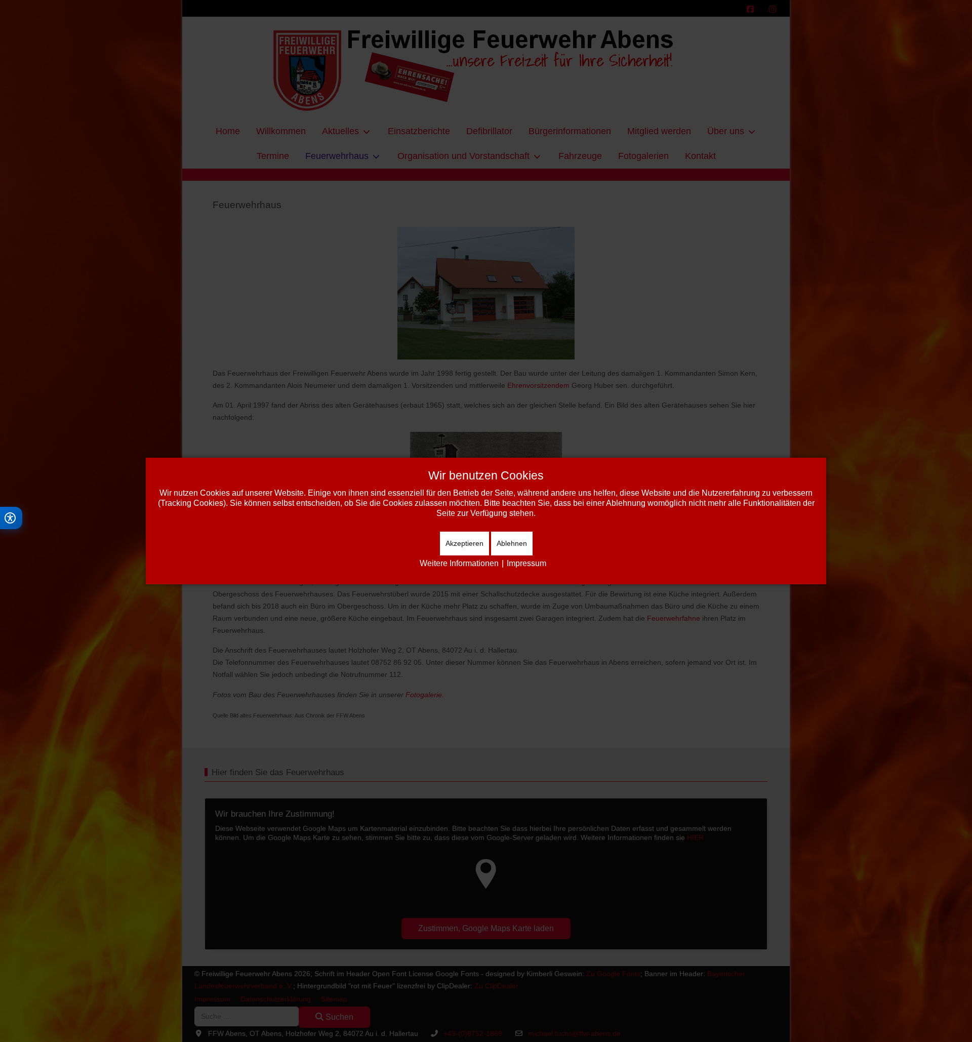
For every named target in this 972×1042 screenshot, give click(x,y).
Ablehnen (512, 543)
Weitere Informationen (459, 563)
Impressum (526, 563)
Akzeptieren (464, 543)
